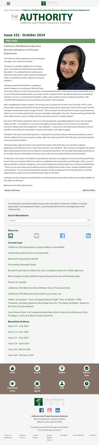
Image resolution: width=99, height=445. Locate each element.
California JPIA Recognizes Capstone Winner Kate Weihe (36, 247)
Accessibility (78, 435)
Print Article (90, 190)
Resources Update (17, 282)
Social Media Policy (49, 437)
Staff (62, 388)
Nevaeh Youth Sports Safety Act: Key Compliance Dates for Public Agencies (45, 270)
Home (6, 10)
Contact (93, 435)
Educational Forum (12, 389)
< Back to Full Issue (12, 190)
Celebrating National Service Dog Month (28, 252)
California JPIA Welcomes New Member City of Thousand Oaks (39, 287)
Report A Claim (86, 374)
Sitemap (63, 435)
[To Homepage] (49, 402)
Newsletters (16, 10)
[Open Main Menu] (8, 3)
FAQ (86, 388)
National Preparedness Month (23, 258)
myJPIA (37, 372)
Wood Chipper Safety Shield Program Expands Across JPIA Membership (44, 276)
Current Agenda (37, 389)
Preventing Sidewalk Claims (22, 264)
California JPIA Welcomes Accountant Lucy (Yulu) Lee (34, 293)
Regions (62, 372)
